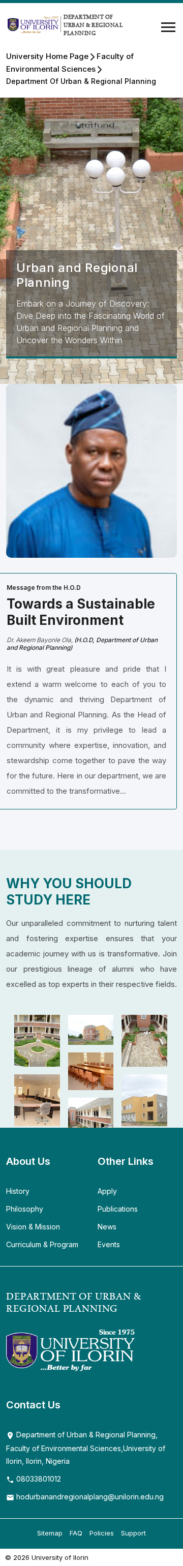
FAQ (76, 1533)
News (107, 1226)
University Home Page (47, 56)
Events (109, 1244)
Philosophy (24, 1208)
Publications (118, 1208)
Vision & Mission (33, 1226)
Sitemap (50, 1533)
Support (133, 1533)
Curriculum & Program (42, 1244)
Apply (107, 1191)
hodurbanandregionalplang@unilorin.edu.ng (89, 1496)
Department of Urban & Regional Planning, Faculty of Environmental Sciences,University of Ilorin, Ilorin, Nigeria (85, 1447)
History (17, 1191)
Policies (101, 1533)
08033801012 (37, 1478)
